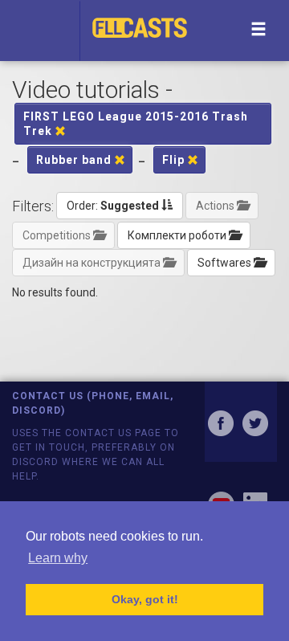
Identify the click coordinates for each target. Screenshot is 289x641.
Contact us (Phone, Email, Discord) (92, 402)
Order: (113, 205)
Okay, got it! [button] (145, 599)
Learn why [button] (58, 558)
